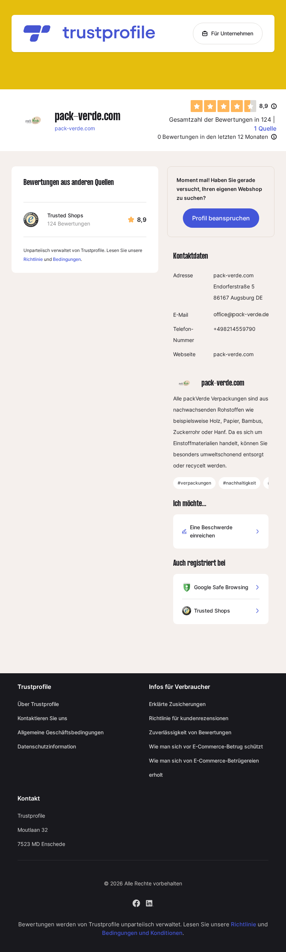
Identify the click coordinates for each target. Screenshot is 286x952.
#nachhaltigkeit (239, 483)
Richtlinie (33, 259)
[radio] (197, 106)
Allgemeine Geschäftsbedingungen (61, 732)
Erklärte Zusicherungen (177, 704)
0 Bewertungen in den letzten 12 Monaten (213, 136)
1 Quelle (265, 128)
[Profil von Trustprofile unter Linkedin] (149, 903)
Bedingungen (67, 259)
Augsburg (242, 297)
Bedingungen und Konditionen (142, 932)
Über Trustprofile (38, 704)
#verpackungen (194, 483)
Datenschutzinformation (47, 746)
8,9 (268, 106)
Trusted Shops (65, 215)
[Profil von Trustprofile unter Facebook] (136, 903)
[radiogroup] (223, 106)
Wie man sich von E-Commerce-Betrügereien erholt (204, 767)
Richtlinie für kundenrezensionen (188, 718)
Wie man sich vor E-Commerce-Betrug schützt (206, 746)
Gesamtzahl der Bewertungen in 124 (220, 119)
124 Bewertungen (68, 223)
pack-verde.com (75, 128)
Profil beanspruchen (221, 218)
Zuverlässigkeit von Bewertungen (190, 732)
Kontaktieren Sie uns (42, 718)
